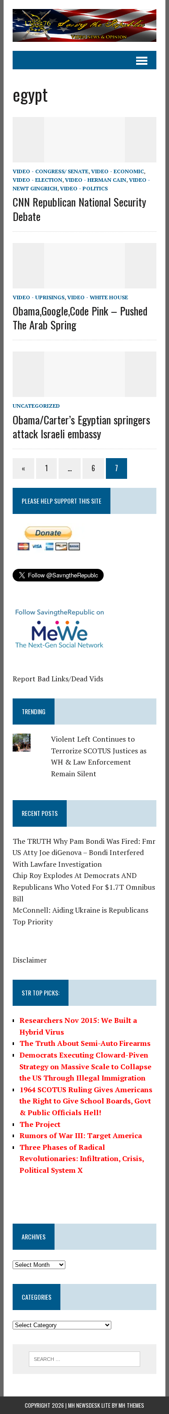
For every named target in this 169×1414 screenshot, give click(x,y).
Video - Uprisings (38, 297)
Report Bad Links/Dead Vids (58, 679)
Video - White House (97, 297)
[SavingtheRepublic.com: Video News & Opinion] (84, 25)
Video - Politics (84, 188)
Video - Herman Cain (95, 179)
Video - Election (37, 179)
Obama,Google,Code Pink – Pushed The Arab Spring (80, 317)
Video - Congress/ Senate (50, 171)
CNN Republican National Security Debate (79, 209)
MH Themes (131, 1405)
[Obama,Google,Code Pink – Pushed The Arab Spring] (84, 282)
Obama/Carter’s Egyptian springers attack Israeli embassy (81, 426)
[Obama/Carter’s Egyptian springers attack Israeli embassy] (84, 391)
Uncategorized (36, 405)
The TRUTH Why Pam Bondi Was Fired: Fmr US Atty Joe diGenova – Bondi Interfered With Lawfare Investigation (84, 852)
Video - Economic (117, 171)
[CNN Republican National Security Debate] (84, 156)
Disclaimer (30, 960)
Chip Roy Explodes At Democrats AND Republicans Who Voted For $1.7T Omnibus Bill (84, 886)
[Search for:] (84, 1358)
